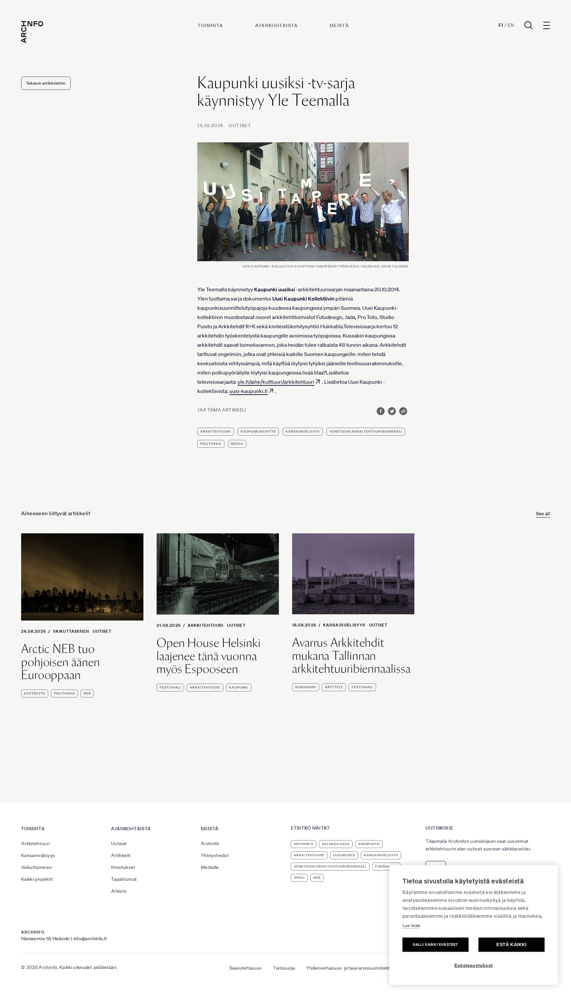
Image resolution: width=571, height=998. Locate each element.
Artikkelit (121, 855)
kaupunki (238, 687)
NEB (87, 693)
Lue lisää (411, 925)
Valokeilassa (336, 843)
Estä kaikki (511, 944)
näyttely (334, 687)
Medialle (210, 867)
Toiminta (210, 25)
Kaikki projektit (37, 879)
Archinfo (210, 843)
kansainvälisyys (303, 431)
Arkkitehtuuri (206, 625)
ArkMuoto (369, 843)
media (237, 443)
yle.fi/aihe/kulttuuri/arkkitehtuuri (276, 381)
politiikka (210, 443)
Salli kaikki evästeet (435, 944)
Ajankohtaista (276, 25)
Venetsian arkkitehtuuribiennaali (365, 431)
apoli (299, 877)
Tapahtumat (124, 879)
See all (543, 514)
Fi (501, 25)
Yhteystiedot (215, 855)
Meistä (339, 25)
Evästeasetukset (473, 965)
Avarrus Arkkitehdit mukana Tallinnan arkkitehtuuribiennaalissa (351, 655)
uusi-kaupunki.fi (248, 391)
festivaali (170, 687)
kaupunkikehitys (258, 431)
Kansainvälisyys (344, 625)
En (511, 25)
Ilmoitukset (123, 867)
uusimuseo (344, 855)
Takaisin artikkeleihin (46, 83)
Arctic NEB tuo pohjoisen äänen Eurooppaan (60, 662)
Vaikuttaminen (71, 631)
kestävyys (34, 693)
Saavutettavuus (245, 968)
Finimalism (386, 866)
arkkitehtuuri (215, 431)
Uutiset (240, 125)
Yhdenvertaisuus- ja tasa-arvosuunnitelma (349, 968)
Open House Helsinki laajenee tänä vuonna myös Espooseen (209, 656)
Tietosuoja (284, 968)
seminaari (305, 687)
